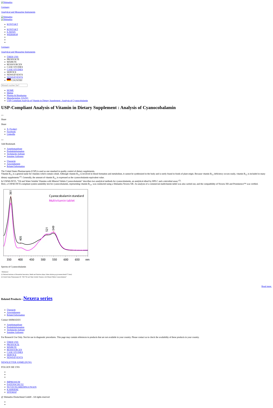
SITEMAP (12, 392)
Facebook (11, 131)
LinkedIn (11, 134)
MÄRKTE (12, 347)
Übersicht (11, 161)
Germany (5, 7)
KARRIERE (12, 389)
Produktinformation (15, 327)
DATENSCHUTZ (15, 384)
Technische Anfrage (16, 330)
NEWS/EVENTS (15, 77)
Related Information (16, 166)
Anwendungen (13, 164)
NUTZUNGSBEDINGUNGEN (22, 387)
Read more (266, 286)
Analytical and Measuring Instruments (18, 12)
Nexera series (37, 298)
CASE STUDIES (15, 69)
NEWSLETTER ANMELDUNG (16, 362)
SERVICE (11, 355)
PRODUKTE (13, 344)
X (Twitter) (12, 129)
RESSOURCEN (14, 349)
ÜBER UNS (12, 342)
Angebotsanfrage (14, 324)
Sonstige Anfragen (15, 332)
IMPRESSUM (13, 382)
